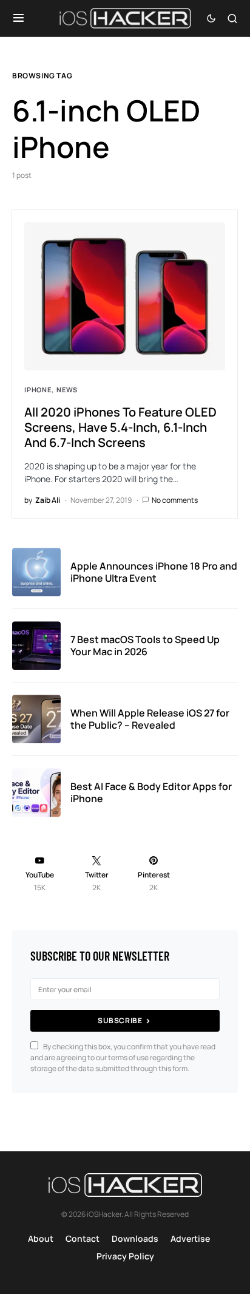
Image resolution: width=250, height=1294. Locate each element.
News (67, 389)
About (40, 1238)
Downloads (135, 1238)
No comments (175, 500)
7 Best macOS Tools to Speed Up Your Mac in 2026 (145, 645)
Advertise (190, 1238)
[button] (18, 18)
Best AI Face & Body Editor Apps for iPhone (151, 792)
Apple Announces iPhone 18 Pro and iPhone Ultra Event (153, 572)
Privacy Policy (125, 1256)
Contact (83, 1238)
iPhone (38, 389)
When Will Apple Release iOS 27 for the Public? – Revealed (149, 719)
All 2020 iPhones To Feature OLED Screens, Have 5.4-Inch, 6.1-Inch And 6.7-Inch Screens (120, 427)
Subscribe (120, 1020)
